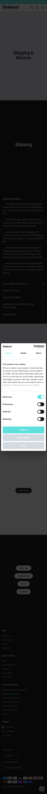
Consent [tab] (8, 353)
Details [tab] (24, 353)
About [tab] (38, 353)
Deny (23, 445)
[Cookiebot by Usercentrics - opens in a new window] (33, 346)
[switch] (40, 404)
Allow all (23, 430)
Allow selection (23, 438)
